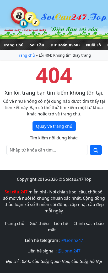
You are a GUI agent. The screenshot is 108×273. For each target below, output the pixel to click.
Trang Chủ (13, 44)
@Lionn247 (72, 240)
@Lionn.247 (69, 251)
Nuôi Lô (93, 44)
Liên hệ (61, 223)
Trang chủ (26, 55)
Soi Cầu (37, 44)
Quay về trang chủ (54, 126)
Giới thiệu (39, 223)
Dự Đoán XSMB (65, 44)
